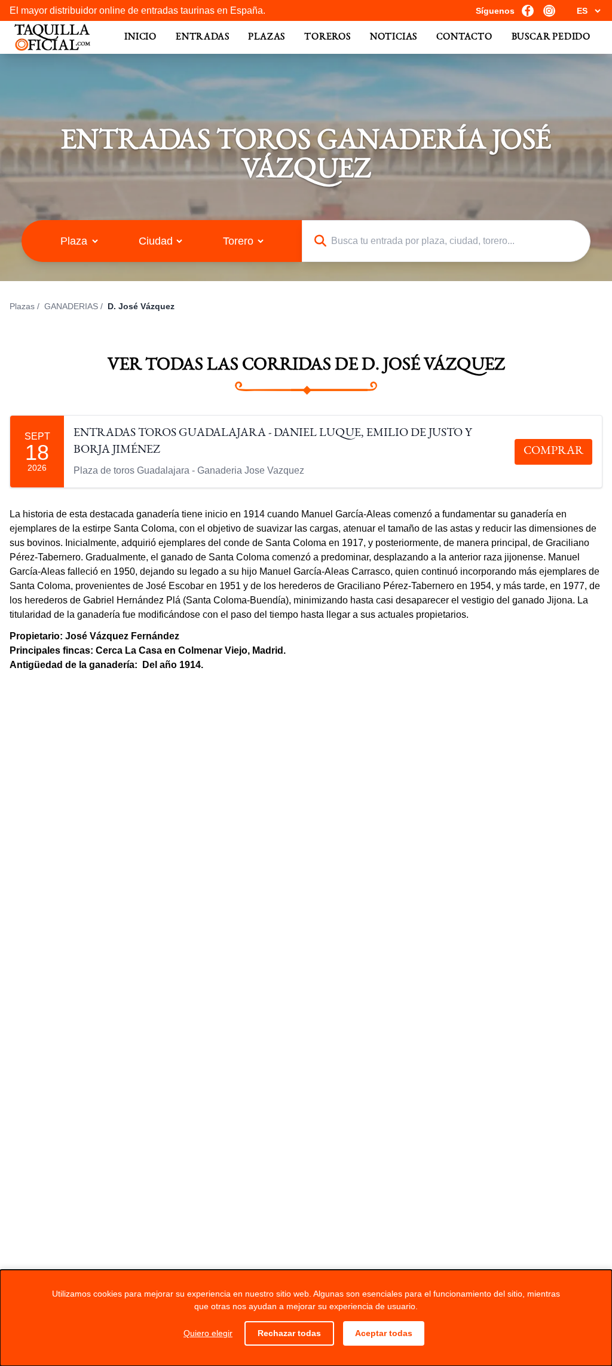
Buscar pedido (551, 37)
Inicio (140, 37)
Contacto (464, 37)
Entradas (202, 37)
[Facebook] (528, 11)
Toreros (327, 37)
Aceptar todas (383, 1333)
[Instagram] (549, 11)
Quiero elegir (207, 1333)
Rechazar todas (289, 1333)
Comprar (553, 452)
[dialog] (306, 1318)
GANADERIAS (71, 306)
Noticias (393, 37)
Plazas (266, 37)
